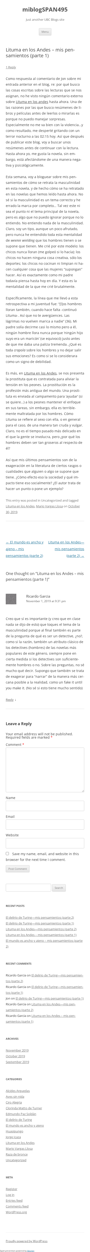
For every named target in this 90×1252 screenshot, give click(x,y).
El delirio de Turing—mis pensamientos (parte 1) (40, 923)
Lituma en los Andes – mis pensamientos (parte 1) (41, 935)
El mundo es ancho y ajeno (25, 1125)
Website (12, 835)
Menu (45, 31)
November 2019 (17, 1050)
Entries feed (14, 1200)
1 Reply (11, 67)
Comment (15, 744)
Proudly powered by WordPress (27, 1241)
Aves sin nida (15, 1096)
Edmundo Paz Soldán (21, 1114)
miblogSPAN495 (45, 9)
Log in (10, 1195)
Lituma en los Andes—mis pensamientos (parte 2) (66, 549)
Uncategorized (16, 1160)
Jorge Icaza (13, 1137)
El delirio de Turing (19, 1119)
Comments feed (17, 1206)
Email (10, 816)
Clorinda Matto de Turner (24, 1108)
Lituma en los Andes (20, 506)
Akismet (30, 1250)
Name (10, 797)
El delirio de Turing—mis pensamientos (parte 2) (40, 917)
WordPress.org (16, 1212)
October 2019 (15, 1056)
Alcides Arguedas (18, 1091)
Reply (10, 699)
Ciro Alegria (14, 1102)
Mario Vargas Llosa (49, 506)
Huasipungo (14, 1131)
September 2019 (17, 1062)
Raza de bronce (17, 1154)
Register (11, 1189)
